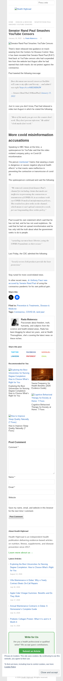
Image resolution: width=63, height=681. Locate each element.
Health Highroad (27, 677)
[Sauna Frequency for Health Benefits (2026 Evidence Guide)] (42, 375)
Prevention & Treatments (28, 305)
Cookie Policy (10, 667)
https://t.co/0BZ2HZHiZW (30, 87)
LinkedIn (15, 356)
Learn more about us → (21, 552)
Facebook (31, 352)
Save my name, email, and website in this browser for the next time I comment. (31, 509)
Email (44, 356)
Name (12, 477)
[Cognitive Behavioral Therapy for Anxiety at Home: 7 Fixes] (42, 398)
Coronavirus (19, 312)
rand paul (40, 312)
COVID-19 (30, 312)
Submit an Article (31, 651)
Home (11, 22)
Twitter (15, 352)
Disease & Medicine (24, 22)
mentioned (23, 162)
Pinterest (31, 356)
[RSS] (52, 16)
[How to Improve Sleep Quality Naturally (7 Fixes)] (19, 420)
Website (12, 497)
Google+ (46, 352)
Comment (14, 447)
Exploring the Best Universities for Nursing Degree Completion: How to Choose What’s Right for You (32, 567)
